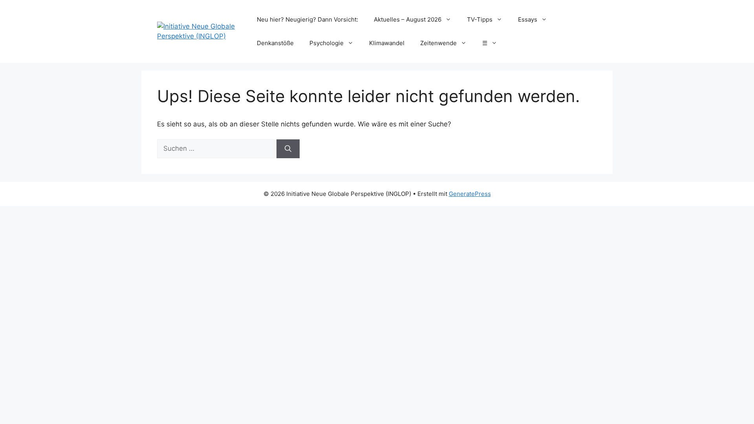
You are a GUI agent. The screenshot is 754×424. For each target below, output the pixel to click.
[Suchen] (288, 148)
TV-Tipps (479, 19)
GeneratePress (470, 193)
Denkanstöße (275, 43)
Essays (527, 19)
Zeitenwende (438, 43)
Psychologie (326, 43)
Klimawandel (386, 43)
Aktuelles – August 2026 (407, 19)
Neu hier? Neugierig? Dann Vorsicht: (307, 19)
